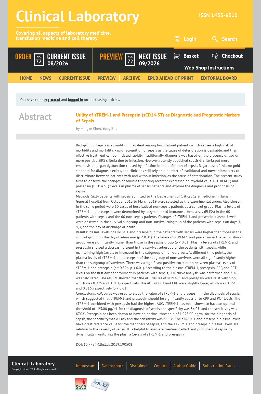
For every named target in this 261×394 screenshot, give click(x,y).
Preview (107, 78)
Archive (131, 78)
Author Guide (184, 365)
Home (26, 78)
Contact (160, 365)
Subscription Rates (219, 365)
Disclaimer (138, 365)
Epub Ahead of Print (170, 78)
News (45, 78)
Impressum (85, 365)
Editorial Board (219, 78)
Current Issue (74, 78)
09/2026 (149, 63)
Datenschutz (112, 365)
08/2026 (57, 63)
